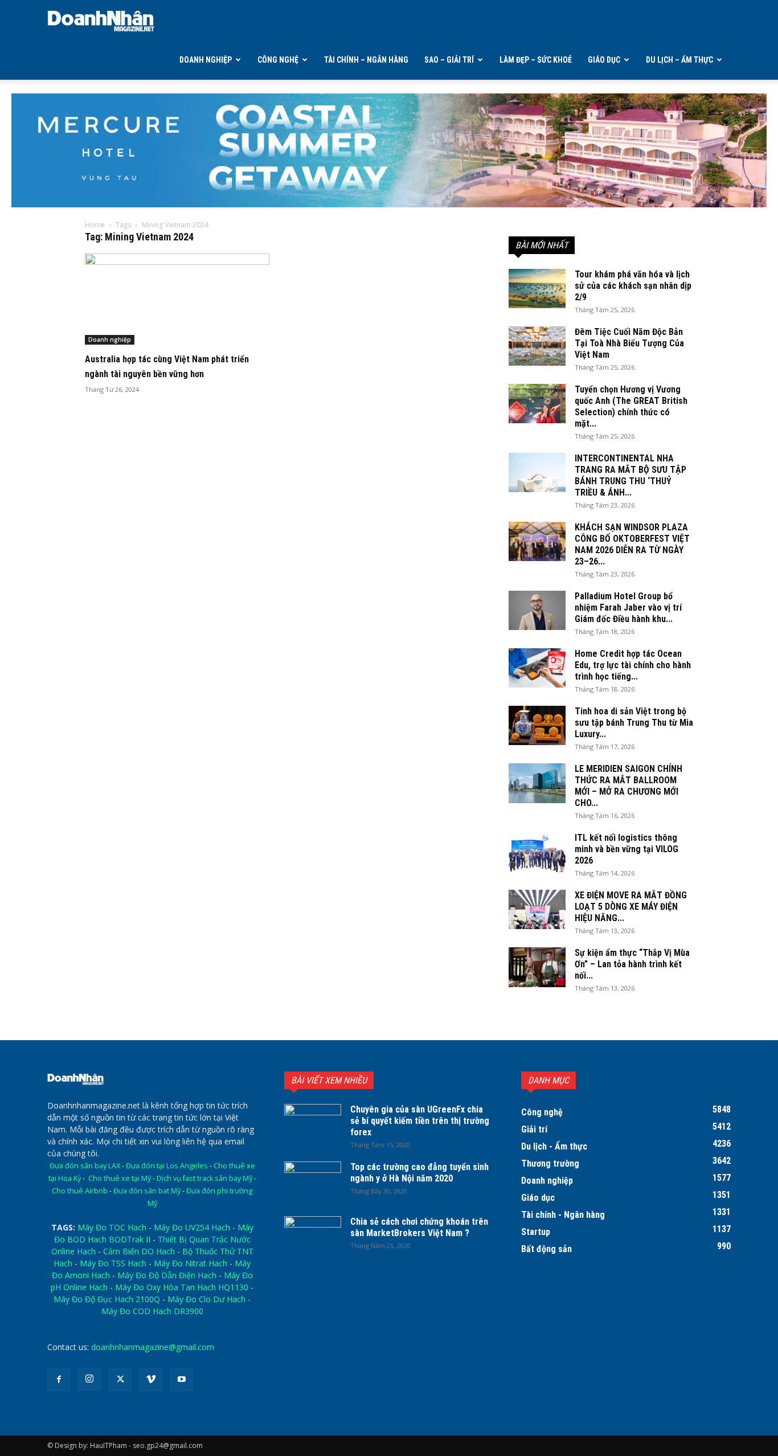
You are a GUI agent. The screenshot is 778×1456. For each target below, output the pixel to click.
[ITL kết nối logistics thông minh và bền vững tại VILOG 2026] (537, 852)
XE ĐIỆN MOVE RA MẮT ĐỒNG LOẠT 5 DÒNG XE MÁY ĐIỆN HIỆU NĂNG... (631, 906)
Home (95, 225)
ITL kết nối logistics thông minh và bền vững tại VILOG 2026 (626, 849)
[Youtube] (181, 1379)
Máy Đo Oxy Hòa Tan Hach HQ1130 (181, 1287)
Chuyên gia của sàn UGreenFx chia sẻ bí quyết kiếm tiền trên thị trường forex (419, 1121)
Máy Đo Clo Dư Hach (206, 1299)
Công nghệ (277, 59)
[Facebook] (58, 1379)
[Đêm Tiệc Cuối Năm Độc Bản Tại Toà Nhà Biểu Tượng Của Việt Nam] (537, 346)
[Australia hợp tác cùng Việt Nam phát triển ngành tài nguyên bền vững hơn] (177, 299)
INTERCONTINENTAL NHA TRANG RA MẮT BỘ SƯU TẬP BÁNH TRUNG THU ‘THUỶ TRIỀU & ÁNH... (630, 475)
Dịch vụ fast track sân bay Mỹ (204, 1178)
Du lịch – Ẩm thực (679, 59)
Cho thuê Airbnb (80, 1191)
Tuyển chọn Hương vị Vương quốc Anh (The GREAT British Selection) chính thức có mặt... (631, 406)
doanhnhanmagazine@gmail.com (152, 1347)
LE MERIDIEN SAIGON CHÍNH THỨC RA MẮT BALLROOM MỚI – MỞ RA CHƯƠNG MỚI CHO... (628, 785)
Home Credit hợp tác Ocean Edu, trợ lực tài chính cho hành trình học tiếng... (633, 665)
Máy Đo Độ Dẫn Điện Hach (166, 1275)
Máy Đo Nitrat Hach (190, 1263)
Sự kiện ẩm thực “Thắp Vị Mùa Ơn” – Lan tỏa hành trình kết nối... (632, 964)
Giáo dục (604, 59)
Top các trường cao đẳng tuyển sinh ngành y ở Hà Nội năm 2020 (419, 1172)
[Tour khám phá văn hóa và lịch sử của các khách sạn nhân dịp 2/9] (537, 288)
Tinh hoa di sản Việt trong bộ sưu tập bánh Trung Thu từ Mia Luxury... (634, 722)
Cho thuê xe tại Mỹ (119, 1178)
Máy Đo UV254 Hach (192, 1227)
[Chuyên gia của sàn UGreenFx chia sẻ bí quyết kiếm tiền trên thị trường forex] (312, 1124)
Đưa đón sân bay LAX (85, 1166)
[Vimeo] (151, 1379)
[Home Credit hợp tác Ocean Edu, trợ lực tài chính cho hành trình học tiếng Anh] (537, 668)
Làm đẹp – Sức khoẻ (535, 59)
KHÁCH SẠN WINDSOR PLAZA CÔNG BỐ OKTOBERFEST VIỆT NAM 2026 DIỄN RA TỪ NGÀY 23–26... (632, 544)
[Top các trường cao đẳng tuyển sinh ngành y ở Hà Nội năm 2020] (312, 1181)
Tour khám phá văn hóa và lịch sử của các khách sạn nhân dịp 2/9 (633, 285)
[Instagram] (89, 1379)
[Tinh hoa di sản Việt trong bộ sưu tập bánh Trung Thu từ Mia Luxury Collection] (537, 725)
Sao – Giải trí (449, 59)
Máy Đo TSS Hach (113, 1263)
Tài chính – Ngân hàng (366, 59)
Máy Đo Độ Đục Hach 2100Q (107, 1299)
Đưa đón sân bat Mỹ (147, 1191)
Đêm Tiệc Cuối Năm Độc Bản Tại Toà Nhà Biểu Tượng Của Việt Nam (629, 343)
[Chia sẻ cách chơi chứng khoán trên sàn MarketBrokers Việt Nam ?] (312, 1236)
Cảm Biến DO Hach (139, 1251)
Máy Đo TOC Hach (111, 1227)
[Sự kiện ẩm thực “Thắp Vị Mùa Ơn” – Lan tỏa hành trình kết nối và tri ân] (537, 967)
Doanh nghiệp (205, 59)
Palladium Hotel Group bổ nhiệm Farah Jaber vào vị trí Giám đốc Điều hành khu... (628, 607)
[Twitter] (120, 1379)
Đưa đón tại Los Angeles (167, 1166)
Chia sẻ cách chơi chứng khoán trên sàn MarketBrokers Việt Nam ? (419, 1227)
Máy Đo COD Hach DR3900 (152, 1311)
